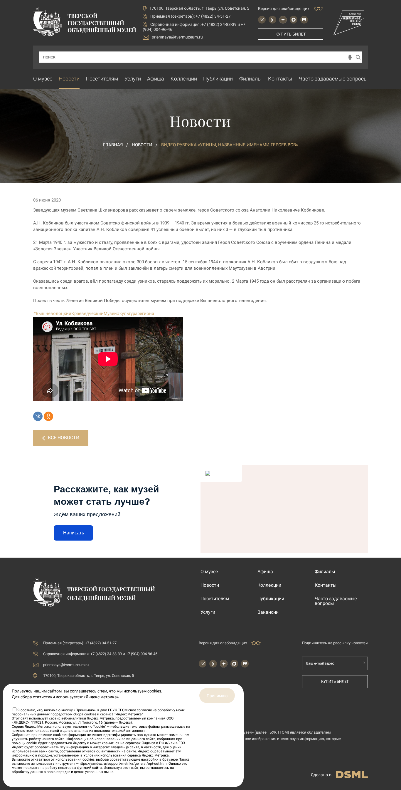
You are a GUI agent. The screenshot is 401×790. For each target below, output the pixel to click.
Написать (73, 532)
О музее (42, 79)
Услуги (132, 79)
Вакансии (268, 612)
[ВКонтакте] (38, 416)
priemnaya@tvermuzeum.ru (177, 37)
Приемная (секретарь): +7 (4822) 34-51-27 (190, 16)
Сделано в (321, 774)
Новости (69, 79)
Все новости (63, 437)
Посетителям (102, 79)
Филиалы (250, 79)
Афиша (155, 79)
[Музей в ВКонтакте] (262, 20)
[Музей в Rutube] (304, 20)
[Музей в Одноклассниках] (272, 20)
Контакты (280, 79)
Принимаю (217, 695)
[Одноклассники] (48, 416)
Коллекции (184, 79)
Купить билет (290, 34)
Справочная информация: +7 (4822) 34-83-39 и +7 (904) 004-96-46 (100, 654)
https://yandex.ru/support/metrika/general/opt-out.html (123, 764)
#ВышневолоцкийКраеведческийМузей (75, 313)
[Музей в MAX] (293, 20)
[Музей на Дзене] (283, 20)
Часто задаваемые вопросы (333, 79)
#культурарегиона (135, 313)
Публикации (218, 79)
